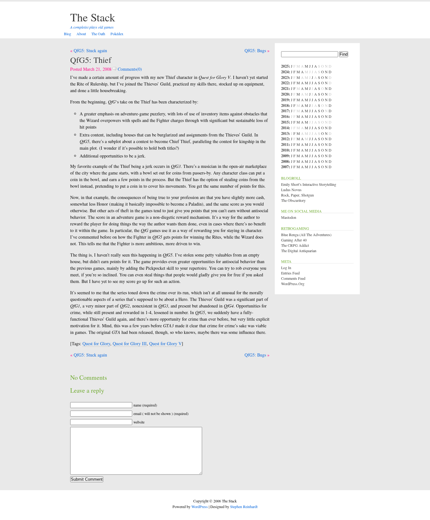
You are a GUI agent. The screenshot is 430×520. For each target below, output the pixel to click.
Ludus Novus (291, 189)
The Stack (92, 17)
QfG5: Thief (90, 59)
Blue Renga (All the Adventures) (306, 234)
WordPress (199, 506)
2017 (285, 110)
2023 (285, 77)
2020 (285, 94)
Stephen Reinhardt (243, 506)
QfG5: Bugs (255, 50)
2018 (285, 105)
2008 (285, 161)
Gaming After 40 (294, 239)
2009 (285, 155)
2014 (285, 127)
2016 (285, 116)
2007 (285, 166)
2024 (285, 72)
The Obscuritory (293, 200)
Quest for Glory (96, 343)
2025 (285, 66)
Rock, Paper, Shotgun (297, 194)
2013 (285, 133)
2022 (285, 83)
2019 (285, 99)
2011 (285, 144)
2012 (285, 138)
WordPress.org (292, 283)
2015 (285, 122)
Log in (286, 267)
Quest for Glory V (165, 343)
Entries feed (290, 272)
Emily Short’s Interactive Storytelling (308, 184)
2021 (285, 88)
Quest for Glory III (130, 343)
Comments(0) (129, 69)
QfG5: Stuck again (90, 50)
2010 (285, 150)
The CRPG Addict (295, 245)
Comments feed (293, 278)
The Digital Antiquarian (298, 250)
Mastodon (288, 217)
